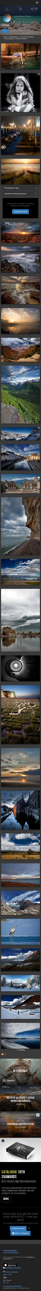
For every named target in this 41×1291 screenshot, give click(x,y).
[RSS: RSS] (2, 1054)
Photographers (14, 37)
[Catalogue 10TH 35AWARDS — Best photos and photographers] (20, 1150)
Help (10, 1274)
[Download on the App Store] (12, 1265)
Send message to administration (12, 1286)
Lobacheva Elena (21, 38)
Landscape (5, 25)
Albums (13, 31)
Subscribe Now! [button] (20, 212)
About (5, 1274)
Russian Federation (22, 22)
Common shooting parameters (15, 193)
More (6, 1199)
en (4, 1282)
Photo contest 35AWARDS (10, 1252)
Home (5, 37)
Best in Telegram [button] (21, 1233)
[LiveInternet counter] (7, 1254)
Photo (5, 31)
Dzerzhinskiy (33, 22)
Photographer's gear (12, 188)
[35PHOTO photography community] (10, 3)
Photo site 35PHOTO (10, 1250)
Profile (21, 31)
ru (8, 1282)
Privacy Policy (30, 1257)
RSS (5, 1054)
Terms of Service (7, 1258)
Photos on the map (11, 1272)
